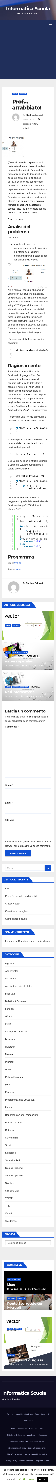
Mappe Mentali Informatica (36, 1454)
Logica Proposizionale (37, 1448)
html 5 (8, 1024)
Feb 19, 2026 (16, 1289)
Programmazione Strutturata (19, 1100)
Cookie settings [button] (26, 1479)
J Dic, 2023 (12, 696)
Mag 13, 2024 (16, 1364)
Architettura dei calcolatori (18, 986)
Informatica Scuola (28, 9)
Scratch (9, 1145)
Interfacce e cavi (37, 1441)
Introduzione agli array (17, 1448)
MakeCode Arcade (14, 1454)
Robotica (10, 1130)
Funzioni (9, 1009)
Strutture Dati (12, 1191)
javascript (10, 1047)
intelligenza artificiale (16, 1031)
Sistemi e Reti (12, 1160)
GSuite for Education (16, 1435)
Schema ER (11, 1137)
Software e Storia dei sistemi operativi (22, 659)
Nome (9, 785)
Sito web (9, 820)
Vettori (23, 94)
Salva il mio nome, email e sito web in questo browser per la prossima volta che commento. (28, 843)
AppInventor (11, 971)
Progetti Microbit (26, 1461)
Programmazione (42, 1461)
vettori (26, 128)
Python (8, 1107)
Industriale (31, 1435)
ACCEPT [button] (43, 1479)
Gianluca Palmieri (34, 115)
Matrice (9, 1054)
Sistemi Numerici (14, 1168)
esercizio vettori (30, 124)
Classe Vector (16, 630)
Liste (7, 888)
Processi (9, 1092)
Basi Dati (10, 994)
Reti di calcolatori (20, 687)
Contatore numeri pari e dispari (34, 941)
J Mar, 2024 (13, 666)
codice (17, 563)
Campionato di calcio (16, 919)
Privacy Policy (11, 1461)
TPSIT (8, 1206)
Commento (12, 726)
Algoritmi (10, 963)
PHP (7, 1084)
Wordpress (11, 1221)
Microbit (9, 1062)
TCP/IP (9, 1198)
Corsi (41, 1429)
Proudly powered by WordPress (20, 1414)
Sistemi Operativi (20, 652)
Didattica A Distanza (15, 1001)
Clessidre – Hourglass (16, 911)
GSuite (8, 1016)
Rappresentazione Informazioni (21, 1115)
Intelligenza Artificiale (19, 1441)
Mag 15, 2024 (16, 1338)
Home (12, 1429)
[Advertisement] (28, 49)
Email (8, 803)
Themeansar (28, 1421)
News (15, 94)
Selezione (10, 1153)
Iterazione (10, 1039)
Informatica (42, 1435)
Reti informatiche (20, 692)
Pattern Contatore (14, 1077)
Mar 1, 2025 (15, 1312)
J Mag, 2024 (13, 635)
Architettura (11, 978)
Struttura (9, 1183)
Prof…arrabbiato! (26, 104)
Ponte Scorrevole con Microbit (21, 896)
